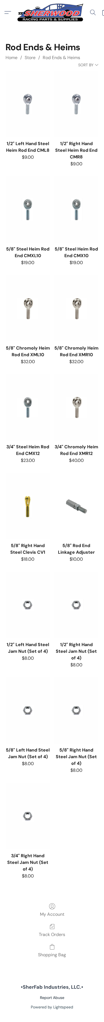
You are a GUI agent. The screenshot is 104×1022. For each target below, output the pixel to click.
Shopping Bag (52, 955)
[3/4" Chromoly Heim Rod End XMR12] (76, 407)
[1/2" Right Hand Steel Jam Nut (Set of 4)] (76, 605)
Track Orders (52, 934)
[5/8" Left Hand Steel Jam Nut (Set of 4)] (28, 710)
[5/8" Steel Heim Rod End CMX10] (76, 209)
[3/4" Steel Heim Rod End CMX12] (28, 407)
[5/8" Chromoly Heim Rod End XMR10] (76, 308)
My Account (52, 914)
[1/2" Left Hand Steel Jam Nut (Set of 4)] (28, 605)
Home (11, 57)
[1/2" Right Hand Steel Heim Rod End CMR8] (76, 104)
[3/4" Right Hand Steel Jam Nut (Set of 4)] (28, 816)
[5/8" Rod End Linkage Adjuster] (76, 506)
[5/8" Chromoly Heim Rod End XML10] (28, 308)
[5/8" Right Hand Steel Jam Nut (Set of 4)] (76, 710)
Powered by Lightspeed (52, 1007)
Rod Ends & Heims (61, 57)
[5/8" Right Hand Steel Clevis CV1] (28, 506)
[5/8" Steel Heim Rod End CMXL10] (28, 209)
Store (30, 57)
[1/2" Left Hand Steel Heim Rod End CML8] (28, 104)
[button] (52, 12)
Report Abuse (52, 997)
